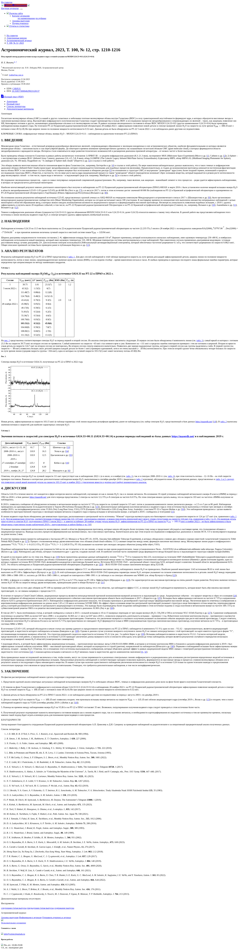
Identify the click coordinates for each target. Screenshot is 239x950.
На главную (6, 2)
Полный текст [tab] (13, 104)
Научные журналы (10, 8)
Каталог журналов (21, 16)
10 (213, 205)
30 (172, 646)
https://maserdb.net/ (203, 421)
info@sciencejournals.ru (14, 934)
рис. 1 (7, 340)
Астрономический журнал (19, 40)
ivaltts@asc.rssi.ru (16, 75)
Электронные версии (17, 38)
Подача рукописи (20, 23)
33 (68, 447)
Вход (9, 5)
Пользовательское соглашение (13, 923)
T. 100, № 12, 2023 (15, 43)
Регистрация (21, 5)
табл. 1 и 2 (221, 479)
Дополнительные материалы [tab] (20, 109)
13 (88, 245)
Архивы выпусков (21, 21)
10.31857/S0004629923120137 (26, 91)
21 (54, 572)
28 (77, 631)
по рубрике (41, 18)
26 (112, 608)
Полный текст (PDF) (14, 97)
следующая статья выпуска (14, 908)
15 (97, 507)
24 (235, 596)
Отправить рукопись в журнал (56, 917)
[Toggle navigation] (21, 9)
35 (71, 455)
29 (143, 634)
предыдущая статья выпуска (40, 908)
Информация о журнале (30, 917)
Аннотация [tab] (12, 101)
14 (215, 421)
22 (174, 575)
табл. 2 (223, 421)
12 (16, 207)
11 (235, 205)
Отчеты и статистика (19, 26)
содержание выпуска (64, 908)
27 (209, 613)
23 (128, 580)
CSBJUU (16, 88)
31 (142, 652)
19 (57, 557)
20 (101, 564)
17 (27, 541)
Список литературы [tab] (16, 106)
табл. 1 (71, 257)
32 (31, 652)
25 (159, 598)
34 (67, 451)
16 (67, 463)
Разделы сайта (16, 13)
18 (15, 551)
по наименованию (26, 18)
